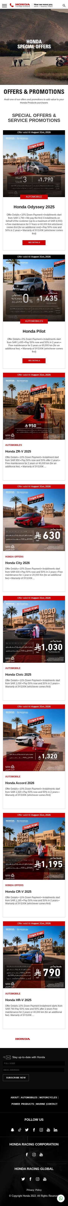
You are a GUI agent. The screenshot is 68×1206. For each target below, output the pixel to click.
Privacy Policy (34, 1190)
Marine (40, 1104)
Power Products (23, 1104)
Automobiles (29, 1098)
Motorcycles (48, 1098)
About (15, 1098)
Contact (51, 1104)
